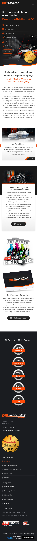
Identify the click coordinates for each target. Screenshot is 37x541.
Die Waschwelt (8, 499)
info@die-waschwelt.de (13, 430)
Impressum (19, 538)
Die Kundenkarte (9, 486)
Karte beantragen (20, 318)
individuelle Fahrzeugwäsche (12, 469)
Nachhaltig (8, 46)
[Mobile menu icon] (33, 4)
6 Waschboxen (9, 29)
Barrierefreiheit (28, 537)
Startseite (7, 461)
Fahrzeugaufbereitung (11, 42)
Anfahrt (8, 52)
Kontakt (6, 477)
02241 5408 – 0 (9, 427)
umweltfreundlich (9, 473)
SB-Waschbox (8, 495)
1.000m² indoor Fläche (12, 25)
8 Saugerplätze (9, 33)
